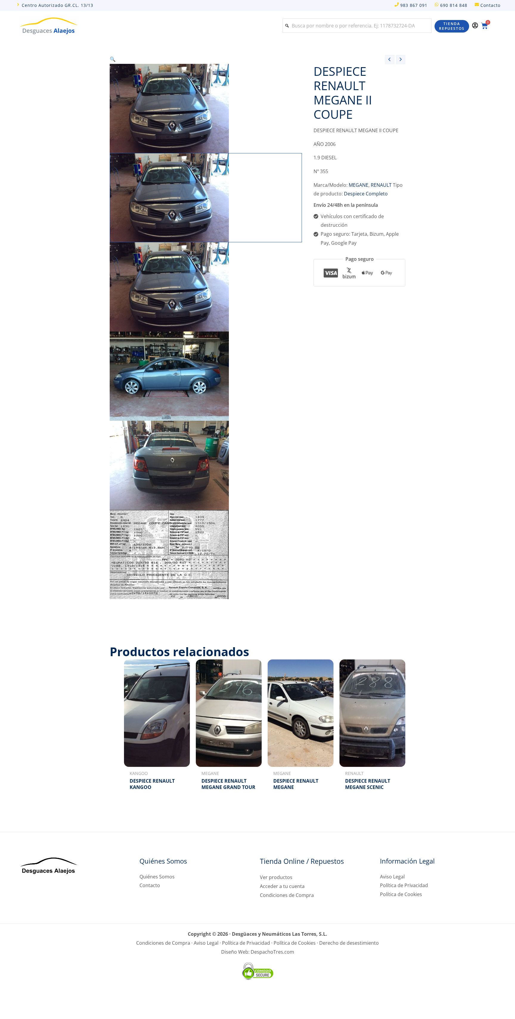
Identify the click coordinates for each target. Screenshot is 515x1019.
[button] (206, 59)
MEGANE (358, 185)
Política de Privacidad (404, 885)
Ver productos (276, 877)
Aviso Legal (392, 876)
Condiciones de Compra (287, 895)
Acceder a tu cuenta (282, 886)
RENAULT (381, 185)
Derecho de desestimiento (349, 943)
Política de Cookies (401, 894)
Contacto (149, 885)
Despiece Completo (366, 193)
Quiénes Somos (157, 876)
